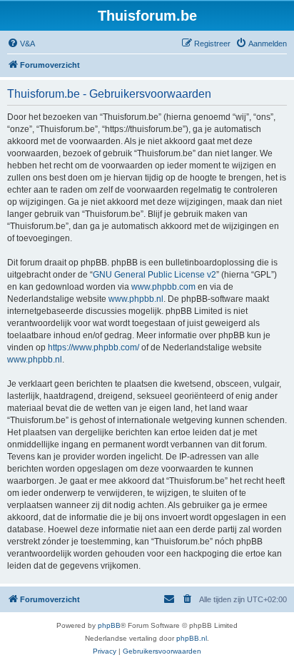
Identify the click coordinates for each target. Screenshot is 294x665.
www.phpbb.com (163, 287)
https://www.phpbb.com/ (93, 347)
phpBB (109, 625)
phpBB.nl (191, 638)
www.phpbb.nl (135, 299)
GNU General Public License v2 (154, 275)
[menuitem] (21, 43)
